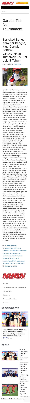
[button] (2, 7)
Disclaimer (6, 295)
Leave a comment (11, 266)
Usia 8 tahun (20, 263)
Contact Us (6, 303)
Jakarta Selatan (16, 256)
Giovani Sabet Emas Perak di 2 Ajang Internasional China (14, 331)
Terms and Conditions (10, 299)
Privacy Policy (7, 291)
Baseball (7, 246)
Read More (5, 337)
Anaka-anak (9, 248)
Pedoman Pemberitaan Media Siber (14, 287)
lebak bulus (21, 261)
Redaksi (5, 283)
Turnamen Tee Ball (8, 263)
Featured (14, 246)
